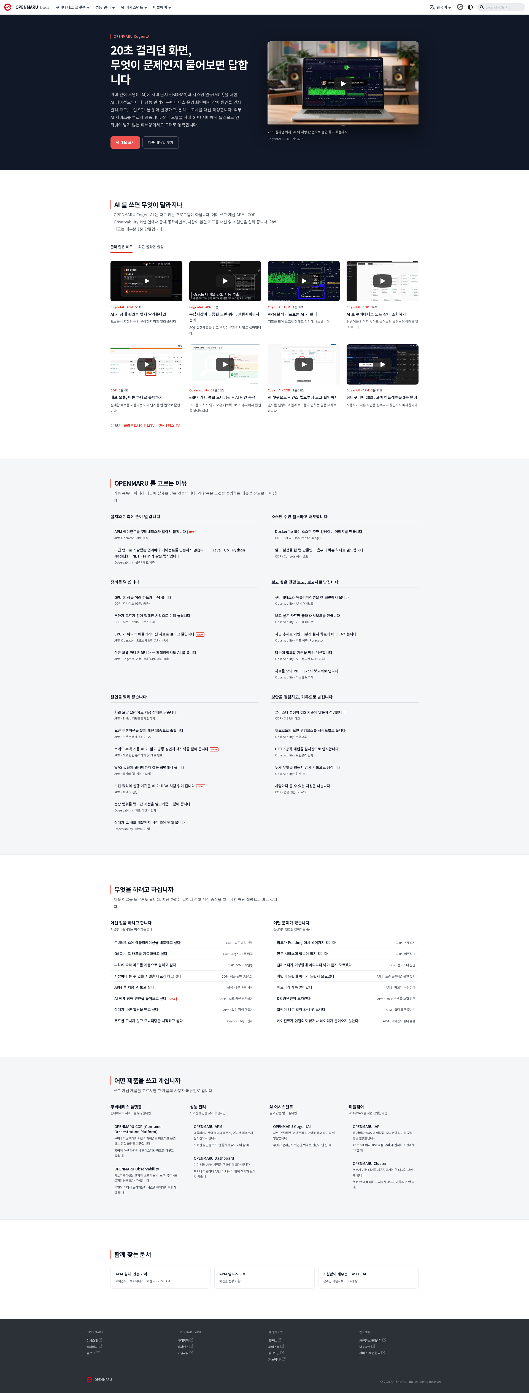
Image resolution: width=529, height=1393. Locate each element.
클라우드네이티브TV (139, 425)
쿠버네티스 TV (169, 425)
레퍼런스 (182, 1347)
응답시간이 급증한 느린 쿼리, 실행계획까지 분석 (224, 317)
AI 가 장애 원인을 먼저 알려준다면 (138, 314)
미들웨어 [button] (160, 7)
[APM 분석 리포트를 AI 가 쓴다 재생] (304, 281)
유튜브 (272, 1340)
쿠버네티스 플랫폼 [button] (71, 7)
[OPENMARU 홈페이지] (460, 7)
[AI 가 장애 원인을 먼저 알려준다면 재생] (146, 281)
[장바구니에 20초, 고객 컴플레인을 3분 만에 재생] (383, 364)
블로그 (91, 1353)
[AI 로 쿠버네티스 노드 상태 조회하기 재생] (383, 281)
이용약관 (364, 1347)
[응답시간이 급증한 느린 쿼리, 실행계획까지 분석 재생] (225, 281)
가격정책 (182, 1340)
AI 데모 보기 (125, 142)
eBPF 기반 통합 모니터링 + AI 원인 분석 (222, 397)
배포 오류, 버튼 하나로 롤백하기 (136, 397)
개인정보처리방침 (370, 1340)
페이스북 (273, 1347)
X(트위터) (274, 1359)
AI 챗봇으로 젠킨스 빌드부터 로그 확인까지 (303, 397)
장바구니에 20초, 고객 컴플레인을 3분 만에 (382, 397)
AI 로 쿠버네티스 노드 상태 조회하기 (376, 314)
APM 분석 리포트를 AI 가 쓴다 (292, 314)
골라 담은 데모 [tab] (121, 246)
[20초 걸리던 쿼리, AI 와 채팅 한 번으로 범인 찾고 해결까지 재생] (343, 83)
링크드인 (273, 1353)
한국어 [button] (441, 7)
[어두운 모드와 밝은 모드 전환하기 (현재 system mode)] (470, 7)
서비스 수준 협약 (369, 1353)
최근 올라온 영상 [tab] (151, 246)
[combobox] (501, 7)
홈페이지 (92, 1347)
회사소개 (92, 1340)
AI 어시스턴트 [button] (132, 7)
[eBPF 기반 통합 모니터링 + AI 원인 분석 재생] (225, 364)
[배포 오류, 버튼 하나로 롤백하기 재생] (146, 364)
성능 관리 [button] (103, 7)
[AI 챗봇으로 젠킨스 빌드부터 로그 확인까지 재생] (304, 364)
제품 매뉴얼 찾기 (160, 142)
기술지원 (182, 1353)
